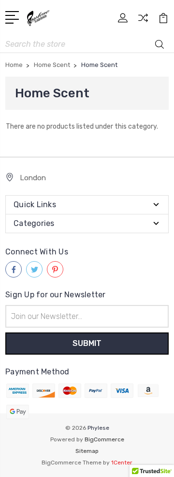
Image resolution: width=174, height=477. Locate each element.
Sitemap (87, 451)
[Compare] (143, 21)
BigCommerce (104, 439)
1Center (121, 462)
